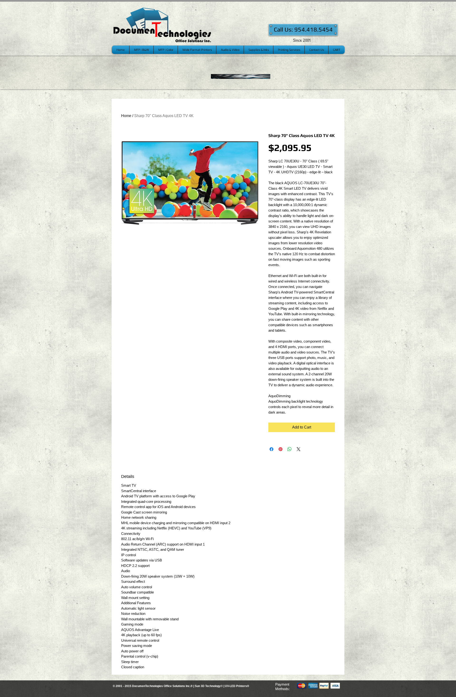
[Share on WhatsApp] (289, 449)
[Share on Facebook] (271, 449)
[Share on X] (298, 449)
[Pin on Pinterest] (280, 449)
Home (126, 116)
